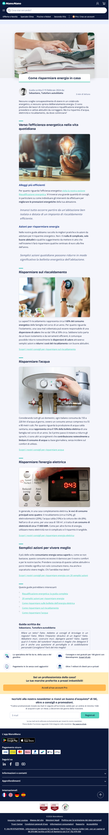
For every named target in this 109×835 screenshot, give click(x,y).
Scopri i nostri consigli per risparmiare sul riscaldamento (47, 349)
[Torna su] (100, 795)
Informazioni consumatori (62, 824)
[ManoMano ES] (23, 795)
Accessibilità (92, 824)
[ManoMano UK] (11, 795)
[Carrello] (104, 3)
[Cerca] (9, 10)
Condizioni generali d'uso (36, 824)
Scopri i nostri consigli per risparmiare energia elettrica (46, 535)
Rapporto (80, 824)
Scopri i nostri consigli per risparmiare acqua (41, 449)
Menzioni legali (52, 820)
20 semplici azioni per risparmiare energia (43, 598)
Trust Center (17, 824)
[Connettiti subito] (97, 3)
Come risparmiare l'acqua (35, 612)
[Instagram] (17, 764)
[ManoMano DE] (17, 795)
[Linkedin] (4, 764)
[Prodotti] (3, 10)
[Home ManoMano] (48, 3)
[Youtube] (23, 764)
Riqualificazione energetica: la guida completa (45, 593)
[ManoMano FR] (4, 795)
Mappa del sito (37, 820)
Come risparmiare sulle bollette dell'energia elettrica (48, 603)
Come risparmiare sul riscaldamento (40, 608)
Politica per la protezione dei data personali (82, 820)
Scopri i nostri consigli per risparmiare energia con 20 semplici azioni (53, 575)
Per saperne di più (79, 724)
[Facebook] (11, 764)
